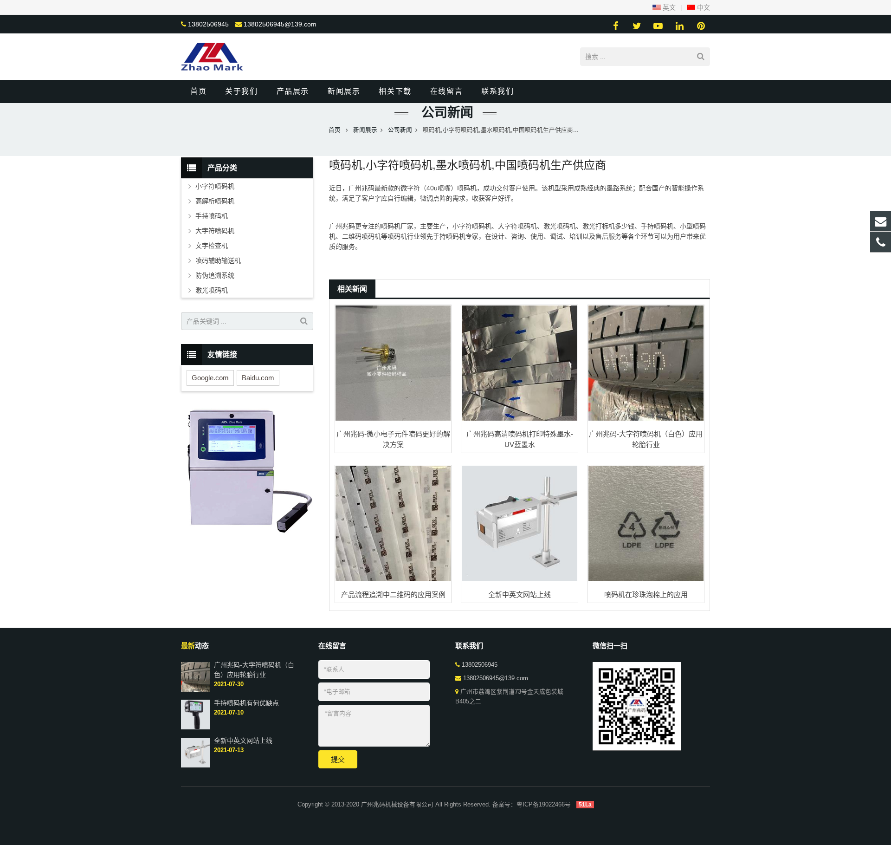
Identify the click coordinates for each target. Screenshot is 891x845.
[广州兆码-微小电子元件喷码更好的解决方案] (393, 363)
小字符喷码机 (214, 186)
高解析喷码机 (214, 201)
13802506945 (208, 24)
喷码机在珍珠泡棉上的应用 (646, 594)
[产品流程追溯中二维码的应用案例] (393, 523)
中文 (702, 7)
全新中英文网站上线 (519, 594)
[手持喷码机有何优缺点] (195, 727)
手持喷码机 (211, 216)
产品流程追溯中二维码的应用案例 (393, 594)
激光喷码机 (211, 290)
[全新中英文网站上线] (519, 523)
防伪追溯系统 (214, 275)
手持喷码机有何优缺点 (246, 702)
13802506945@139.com (280, 24)
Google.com (210, 378)
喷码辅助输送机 (218, 260)
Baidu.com (258, 378)
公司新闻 (445, 112)
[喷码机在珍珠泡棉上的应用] (646, 523)
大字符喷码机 (214, 230)
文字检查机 (211, 245)
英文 (668, 7)
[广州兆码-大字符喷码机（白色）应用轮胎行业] (646, 363)
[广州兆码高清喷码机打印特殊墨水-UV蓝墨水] (519, 363)
